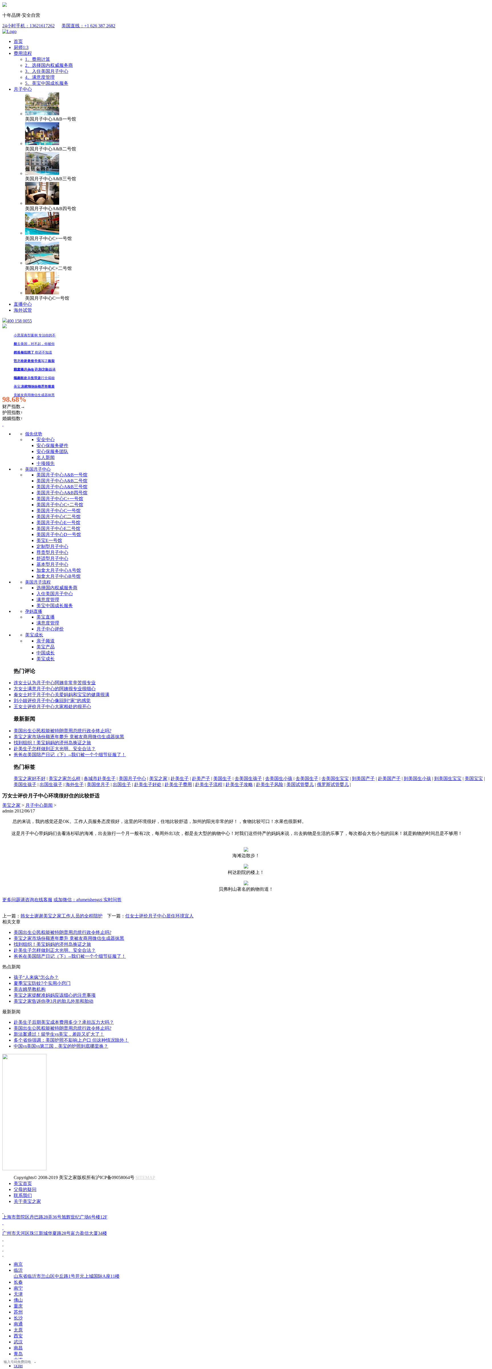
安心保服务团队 (52, 451)
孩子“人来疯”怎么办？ (36, 977)
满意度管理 (47, 599)
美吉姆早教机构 (30, 989)
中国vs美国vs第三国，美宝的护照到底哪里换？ (61, 1046)
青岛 (18, 1353)
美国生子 (222, 778)
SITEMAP (145, 1177)
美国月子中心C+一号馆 (59, 498)
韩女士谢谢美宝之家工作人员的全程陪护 (61, 915)
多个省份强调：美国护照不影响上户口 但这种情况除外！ (71, 1040)
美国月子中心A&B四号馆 (61, 492)
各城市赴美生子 (100, 778)
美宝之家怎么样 (65, 778)
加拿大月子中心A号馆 (58, 570)
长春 (18, 1282)
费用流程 (23, 53)
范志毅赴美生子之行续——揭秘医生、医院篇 (34, 370)
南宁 (18, 1288)
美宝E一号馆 (49, 540)
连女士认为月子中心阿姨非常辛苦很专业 (55, 682)
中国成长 (45, 652)
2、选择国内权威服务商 (49, 65)
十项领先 (45, 463)
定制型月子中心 (52, 546)
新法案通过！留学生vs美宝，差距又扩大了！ (59, 1034)
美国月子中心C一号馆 (58, 510)
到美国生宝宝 (448, 778)
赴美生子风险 (269, 784)
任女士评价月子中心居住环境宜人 (159, 915)
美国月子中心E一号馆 (58, 522)
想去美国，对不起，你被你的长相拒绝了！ (34, 345)
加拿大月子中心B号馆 (58, 576)
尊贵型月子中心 (52, 552)
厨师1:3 (21, 47)
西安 (18, 1335)
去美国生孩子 (248, 778)
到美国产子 (363, 778)
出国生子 (122, 784)
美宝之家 (158, 778)
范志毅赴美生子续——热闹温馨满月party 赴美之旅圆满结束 (35, 362)
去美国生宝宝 (335, 778)
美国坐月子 (98, 784)
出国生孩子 (51, 784)
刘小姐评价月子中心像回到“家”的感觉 (52, 700)
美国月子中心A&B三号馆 (61, 486)
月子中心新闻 (39, 805)
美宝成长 (34, 634)
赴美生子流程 (208, 784)
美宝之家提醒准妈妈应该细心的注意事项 (55, 995)
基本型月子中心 (52, 564)
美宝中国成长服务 (54, 605)
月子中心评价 (50, 628)
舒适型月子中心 (52, 558)
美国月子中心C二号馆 (58, 516)
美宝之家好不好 (30, 778)
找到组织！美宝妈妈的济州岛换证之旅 (52, 742)
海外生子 (74, 784)
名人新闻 (45, 457)
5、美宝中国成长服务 (46, 83)
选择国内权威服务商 (56, 587)
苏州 (18, 1312)
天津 (18, 1294)
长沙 (18, 1318)
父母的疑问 (25, 1189)
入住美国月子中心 (54, 593)
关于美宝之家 (27, 1201)
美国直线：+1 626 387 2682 (88, 25)
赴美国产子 (389, 778)
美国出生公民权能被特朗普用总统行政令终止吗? (62, 730)
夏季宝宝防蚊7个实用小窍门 (42, 983)
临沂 (67, 1273)
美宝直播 (45, 617)
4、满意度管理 (40, 77)
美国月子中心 (132, 778)
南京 (18, 1264)
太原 (18, 1329)
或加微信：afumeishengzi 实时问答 (88, 899)
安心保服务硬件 (52, 445)
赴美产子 (201, 778)
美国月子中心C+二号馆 (59, 504)
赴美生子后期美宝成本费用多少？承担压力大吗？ (64, 1022)
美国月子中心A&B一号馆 (61, 474)
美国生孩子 (25, 784)
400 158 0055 (19, 321)
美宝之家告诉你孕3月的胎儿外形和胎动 (53, 1001)
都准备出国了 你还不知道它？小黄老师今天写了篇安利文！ (34, 353)
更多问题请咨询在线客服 (27, 899)
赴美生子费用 (178, 784)
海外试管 (23, 310)
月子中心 (23, 89)
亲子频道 (45, 640)
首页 (18, 41)
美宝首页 (23, 1183)
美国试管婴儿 (300, 784)
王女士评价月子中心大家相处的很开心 (52, 706)
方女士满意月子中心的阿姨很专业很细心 (55, 688)
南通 (18, 1324)
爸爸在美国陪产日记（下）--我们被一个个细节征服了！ (70, 754)
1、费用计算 (37, 59)
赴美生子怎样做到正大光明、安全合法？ (55, 748)
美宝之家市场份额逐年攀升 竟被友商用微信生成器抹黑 (34, 387)
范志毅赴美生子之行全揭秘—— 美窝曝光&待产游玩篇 (34, 379)
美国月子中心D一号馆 (58, 534)
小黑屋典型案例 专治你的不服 (35, 336)
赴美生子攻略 (239, 784)
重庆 (18, 1306)
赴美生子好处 (147, 784)
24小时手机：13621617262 (28, 25)
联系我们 (23, 1195)
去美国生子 (307, 778)
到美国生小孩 (417, 778)
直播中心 (23, 304)
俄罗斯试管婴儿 (333, 784)
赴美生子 (180, 778)
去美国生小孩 (278, 778)
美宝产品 (45, 646)
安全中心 (45, 439)
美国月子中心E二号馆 (58, 528)
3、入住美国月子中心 (46, 71)
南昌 (18, 1347)
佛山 (18, 1300)
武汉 (18, 1341)
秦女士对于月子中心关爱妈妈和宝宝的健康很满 (61, 694)
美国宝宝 (474, 778)
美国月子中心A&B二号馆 (61, 480)
